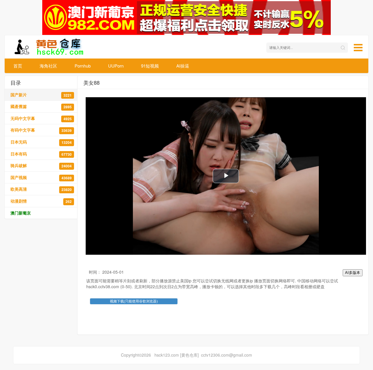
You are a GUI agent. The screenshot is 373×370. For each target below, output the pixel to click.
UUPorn (116, 66)
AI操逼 (182, 66)
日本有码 (41, 154)
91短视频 (150, 66)
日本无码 (41, 142)
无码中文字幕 (41, 118)
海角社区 (48, 66)
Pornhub (83, 66)
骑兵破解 (41, 165)
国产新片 (41, 95)
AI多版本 (352, 272)
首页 (17, 66)
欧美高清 (41, 189)
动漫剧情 (41, 201)
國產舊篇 (41, 106)
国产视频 (41, 177)
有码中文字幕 (41, 130)
